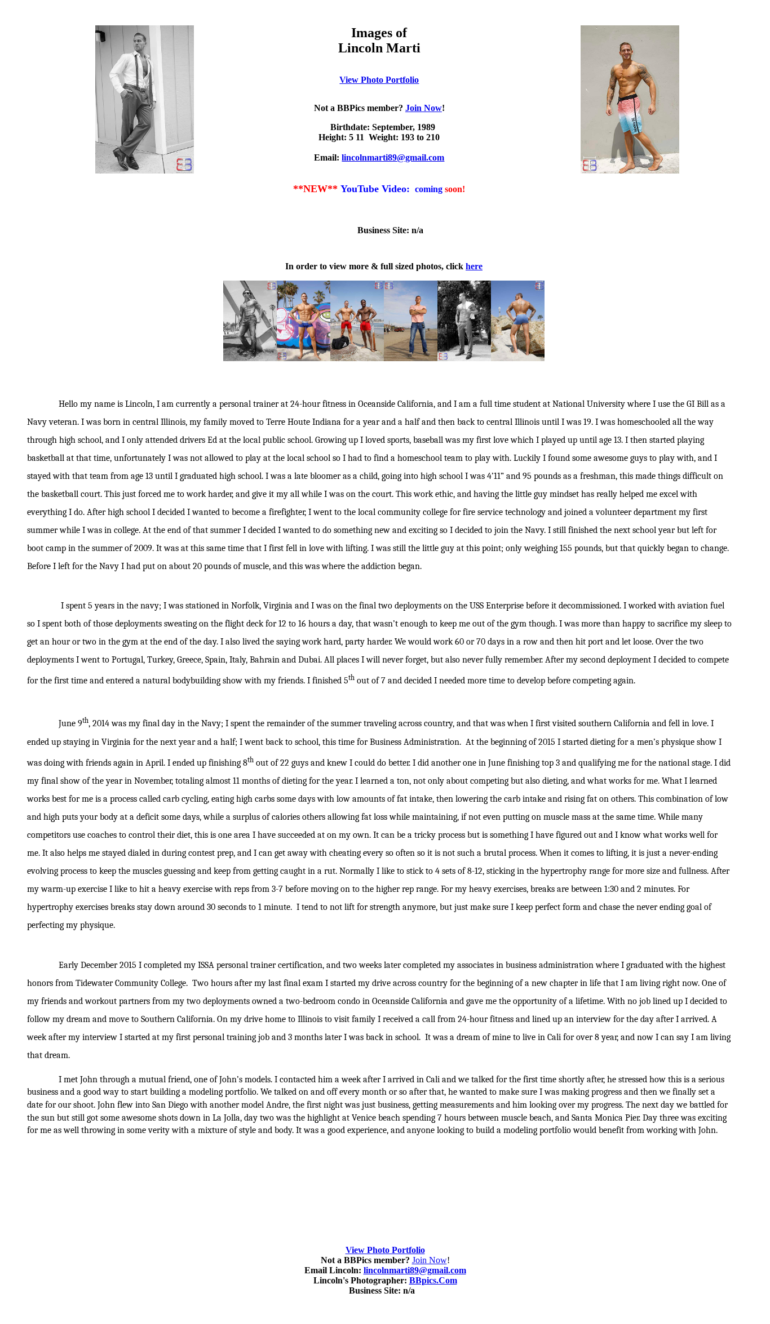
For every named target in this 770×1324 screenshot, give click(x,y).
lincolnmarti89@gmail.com (393, 157)
